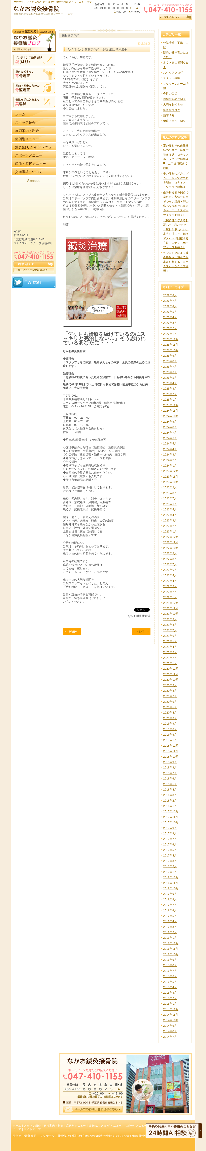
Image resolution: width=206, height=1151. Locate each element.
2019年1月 (170, 740)
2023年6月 (170, 504)
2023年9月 (170, 487)
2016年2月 (170, 932)
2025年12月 (170, 339)
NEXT (140, 631)
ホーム (17, 1125)
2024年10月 (170, 416)
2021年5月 (170, 641)
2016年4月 (170, 921)
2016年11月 (170, 883)
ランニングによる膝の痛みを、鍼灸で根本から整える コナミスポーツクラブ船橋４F (175, 261)
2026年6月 (170, 306)
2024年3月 (170, 454)
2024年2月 (170, 460)
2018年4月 (170, 789)
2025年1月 (170, 399)
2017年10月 (170, 822)
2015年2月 (170, 998)
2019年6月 (170, 729)
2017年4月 (170, 855)
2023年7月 (170, 498)
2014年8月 (170, 1031)
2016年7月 (170, 904)
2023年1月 (170, 531)
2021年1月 (170, 663)
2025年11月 (170, 344)
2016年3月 (170, 926)
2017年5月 (170, 849)
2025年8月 (170, 361)
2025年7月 (170, 366)
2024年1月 (170, 465)
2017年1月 (170, 872)
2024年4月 (170, 449)
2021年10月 (170, 613)
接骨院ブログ (171, 110)
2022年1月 (170, 597)
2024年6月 (170, 438)
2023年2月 (170, 525)
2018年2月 (170, 800)
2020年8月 (170, 690)
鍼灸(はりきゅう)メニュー (105, 1125)
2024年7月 (170, 432)
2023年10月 (170, 482)
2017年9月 (170, 828)
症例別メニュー (76, 1125)
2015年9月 (170, 959)
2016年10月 (170, 888)
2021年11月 (170, 608)
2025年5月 (170, 377)
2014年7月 (170, 1036)
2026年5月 (170, 311)
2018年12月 (170, 745)
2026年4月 (170, 317)
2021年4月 (170, 646)
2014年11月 (170, 1014)
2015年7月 (170, 970)
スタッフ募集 (171, 78)
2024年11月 (170, 410)
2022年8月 (170, 559)
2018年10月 (170, 756)
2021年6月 (170, 635)
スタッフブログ (173, 72)
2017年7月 (170, 838)
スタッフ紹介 (32, 1125)
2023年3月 (170, 520)
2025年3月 (170, 388)
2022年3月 (170, 586)
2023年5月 (170, 509)
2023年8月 (170, 493)
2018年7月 (170, 773)
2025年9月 (170, 355)
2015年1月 (170, 1003)
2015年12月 (170, 943)
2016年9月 (170, 893)
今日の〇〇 (170, 93)
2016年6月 (170, 910)
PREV (73, 631)
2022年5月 (170, 575)
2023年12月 (170, 471)
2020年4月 (170, 712)
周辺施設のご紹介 (174, 99)
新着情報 (168, 115)
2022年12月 (170, 537)
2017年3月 (170, 860)
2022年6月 (170, 569)
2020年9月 (170, 685)
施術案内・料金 (53, 1125)
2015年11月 (170, 948)
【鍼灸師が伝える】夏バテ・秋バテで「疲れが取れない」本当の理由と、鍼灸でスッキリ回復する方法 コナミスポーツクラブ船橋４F (175, 234)
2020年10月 (170, 679)
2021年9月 (170, 619)
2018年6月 (170, 778)
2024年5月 (170, 443)
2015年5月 (170, 981)
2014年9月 (170, 1025)
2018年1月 (170, 806)
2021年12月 (170, 602)
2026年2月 (170, 328)
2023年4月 (170, 514)
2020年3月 (170, 718)
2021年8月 (170, 624)
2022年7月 (170, 564)
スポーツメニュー (136, 1125)
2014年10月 (170, 1020)
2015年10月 (170, 954)
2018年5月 (170, 784)
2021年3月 (170, 652)
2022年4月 (170, 580)
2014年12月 (170, 1009)
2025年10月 (170, 350)
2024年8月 (170, 427)
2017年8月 (170, 833)
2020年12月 (170, 668)
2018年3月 (170, 795)
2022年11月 (170, 542)
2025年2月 (170, 394)
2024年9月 (170, 421)
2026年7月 (170, 300)
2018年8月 (170, 767)
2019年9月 (170, 723)
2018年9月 (170, 762)
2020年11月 (170, 674)
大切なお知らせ (173, 104)
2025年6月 (170, 372)
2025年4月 (170, 383)
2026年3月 (170, 322)
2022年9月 (170, 553)
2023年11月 (170, 476)
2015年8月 (170, 965)
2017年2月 (170, 866)
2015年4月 (170, 987)
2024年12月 (170, 405)
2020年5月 (170, 707)
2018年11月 (170, 751)
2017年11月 (170, 817)
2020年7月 (170, 696)
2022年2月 (170, 591)
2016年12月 (170, 877)
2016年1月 (170, 937)
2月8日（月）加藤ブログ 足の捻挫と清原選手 (97, 49)
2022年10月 (170, 548)
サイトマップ (32, 1129)
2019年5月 (170, 734)
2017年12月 (170, 811)
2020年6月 (170, 701)
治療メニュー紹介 (174, 120)
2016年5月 (170, 915)
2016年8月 (170, 899)
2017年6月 (170, 844)
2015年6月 (170, 976)
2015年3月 (170, 992)
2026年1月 (170, 333)
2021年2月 (170, 657)
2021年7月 (170, 630)
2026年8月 (170, 295)
